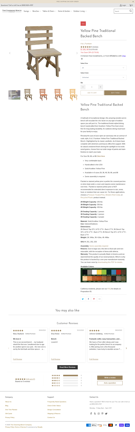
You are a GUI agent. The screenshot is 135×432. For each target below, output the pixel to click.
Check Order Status (54, 405)
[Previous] (10, 53)
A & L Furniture (86, 44)
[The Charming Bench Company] (12, 11)
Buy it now (115, 93)
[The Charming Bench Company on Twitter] (106, 413)
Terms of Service (20, 427)
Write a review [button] (109, 378)
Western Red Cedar (112, 195)
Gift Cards (8, 413)
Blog (6, 405)
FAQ (109, 289)
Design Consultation (54, 409)
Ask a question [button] (110, 383)
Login (124, 5)
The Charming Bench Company (21, 425)
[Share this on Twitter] (83, 299)
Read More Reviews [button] (67, 367)
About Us (8, 402)
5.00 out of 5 (30, 379)
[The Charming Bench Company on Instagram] (98, 413)
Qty (82, 82)
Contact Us (51, 417)
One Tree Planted (11, 409)
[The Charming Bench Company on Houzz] (95, 413)
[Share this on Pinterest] (94, 299)
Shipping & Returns (53, 413)
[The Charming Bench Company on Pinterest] (102, 413)
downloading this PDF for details (110, 262)
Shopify (39, 427)
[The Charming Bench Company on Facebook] (91, 413)
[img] (18, 330)
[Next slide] (126, 348)
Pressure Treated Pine (96, 195)
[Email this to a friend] (99, 299)
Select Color (85, 73)
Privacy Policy (9, 417)
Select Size (84, 63)
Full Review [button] (17, 359)
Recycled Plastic (87, 197)
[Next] (77, 53)
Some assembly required (99, 246)
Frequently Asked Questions (56, 402)
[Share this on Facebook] (88, 299)
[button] (27, 11)
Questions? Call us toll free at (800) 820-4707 (17, 5)
